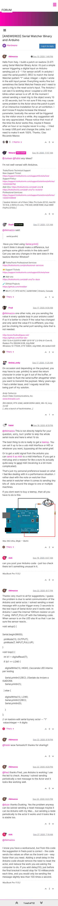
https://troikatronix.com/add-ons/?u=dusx (21, 279)
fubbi (11, 425)
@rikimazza (8, 230)
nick (10, 558)
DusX (11, 224)
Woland (12, 153)
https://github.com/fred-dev (15, 338)
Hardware (12, 45)
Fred (11, 308)
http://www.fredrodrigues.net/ (16, 335)
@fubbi (16, 158)
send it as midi (14, 456)
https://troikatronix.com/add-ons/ (26, 187)
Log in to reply (47, 46)
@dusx (6, 804)
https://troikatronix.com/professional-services (23, 265)
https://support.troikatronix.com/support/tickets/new (26, 176)
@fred (5, 772)
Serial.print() (31, 244)
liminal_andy (14, 363)
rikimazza (13, 56)
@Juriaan (7, 158)
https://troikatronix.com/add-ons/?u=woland (22, 189)
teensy (45, 442)
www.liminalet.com (11, 399)
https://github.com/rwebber (15, 286)
